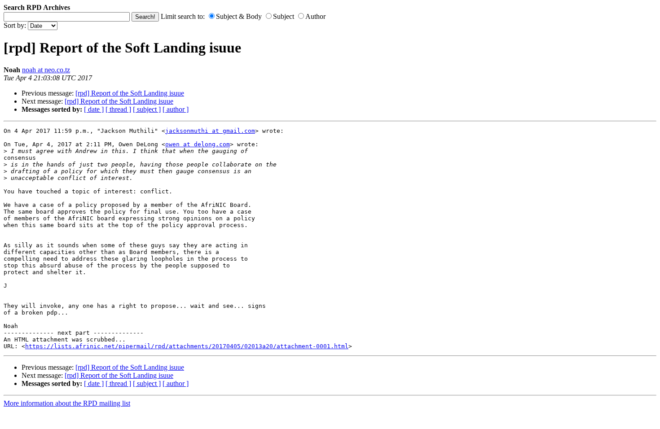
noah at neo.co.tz (46, 70)
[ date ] (94, 109)
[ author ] (176, 109)
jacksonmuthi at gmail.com (210, 130)
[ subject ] (147, 109)
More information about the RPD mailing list (67, 403)
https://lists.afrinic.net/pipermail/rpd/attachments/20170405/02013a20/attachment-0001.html (186, 346)
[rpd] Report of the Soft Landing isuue (129, 93)
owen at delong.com (197, 144)
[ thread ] (118, 109)
